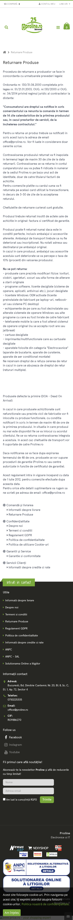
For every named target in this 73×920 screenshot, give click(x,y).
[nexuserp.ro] (17, 848)
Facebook (15, 737)
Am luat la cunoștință (21, 800)
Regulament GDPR (20, 535)
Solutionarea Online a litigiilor (22, 663)
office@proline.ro (18, 710)
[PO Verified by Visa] (23, 854)
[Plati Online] (57, 848)
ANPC (8, 649)
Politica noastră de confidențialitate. (45, 904)
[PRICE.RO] (50, 854)
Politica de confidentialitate (26, 540)
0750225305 (15, 699)
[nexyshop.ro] (37, 848)
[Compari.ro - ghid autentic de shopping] (21, 809)
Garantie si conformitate (24, 556)
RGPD (34, 800)
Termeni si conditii (20, 530)
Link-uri (63, 4)
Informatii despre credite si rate (29, 567)
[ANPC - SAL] (36, 867)
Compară (12, 4)
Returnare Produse (20, 514)
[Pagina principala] (32, 27)
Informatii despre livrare (24, 510)
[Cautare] (6, 27)
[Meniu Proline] (58, 27)
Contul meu (47, 4)
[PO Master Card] (37, 854)
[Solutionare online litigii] (36, 884)
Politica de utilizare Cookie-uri (28, 544)
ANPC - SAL (12, 656)
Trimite (46, 799)
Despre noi (15, 526)
